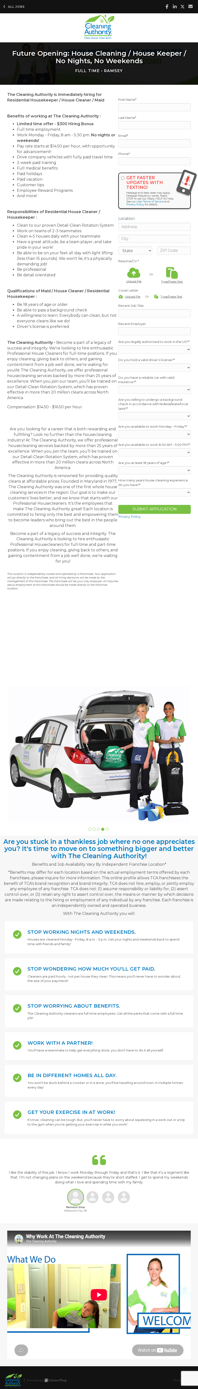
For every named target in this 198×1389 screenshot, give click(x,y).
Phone (124, 154)
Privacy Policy (135, 204)
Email (123, 136)
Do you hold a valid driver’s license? (146, 360)
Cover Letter (128, 290)
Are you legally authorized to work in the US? (154, 342)
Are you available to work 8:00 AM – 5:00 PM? (154, 445)
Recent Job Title (131, 306)
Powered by (35, 1380)
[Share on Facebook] (167, 6)
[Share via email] (190, 6)
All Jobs (16, 6)
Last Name (127, 118)
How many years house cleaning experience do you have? (153, 482)
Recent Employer (132, 324)
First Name (127, 99)
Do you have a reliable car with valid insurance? (146, 380)
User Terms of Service (150, 201)
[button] (89, 829)
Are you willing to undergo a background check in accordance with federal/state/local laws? (153, 404)
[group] (99, 755)
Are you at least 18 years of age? (143, 463)
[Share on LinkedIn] (175, 6)
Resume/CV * (128, 261)
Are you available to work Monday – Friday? (152, 426)
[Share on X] (182, 6)
